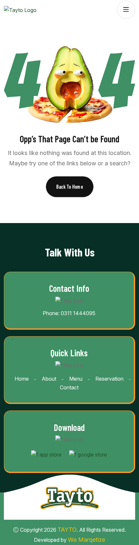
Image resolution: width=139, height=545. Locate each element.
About (49, 378)
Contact (69, 387)
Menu (75, 378)
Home (22, 378)
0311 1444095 (78, 313)
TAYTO (67, 529)
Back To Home (70, 187)
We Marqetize (86, 539)
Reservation (109, 378)
